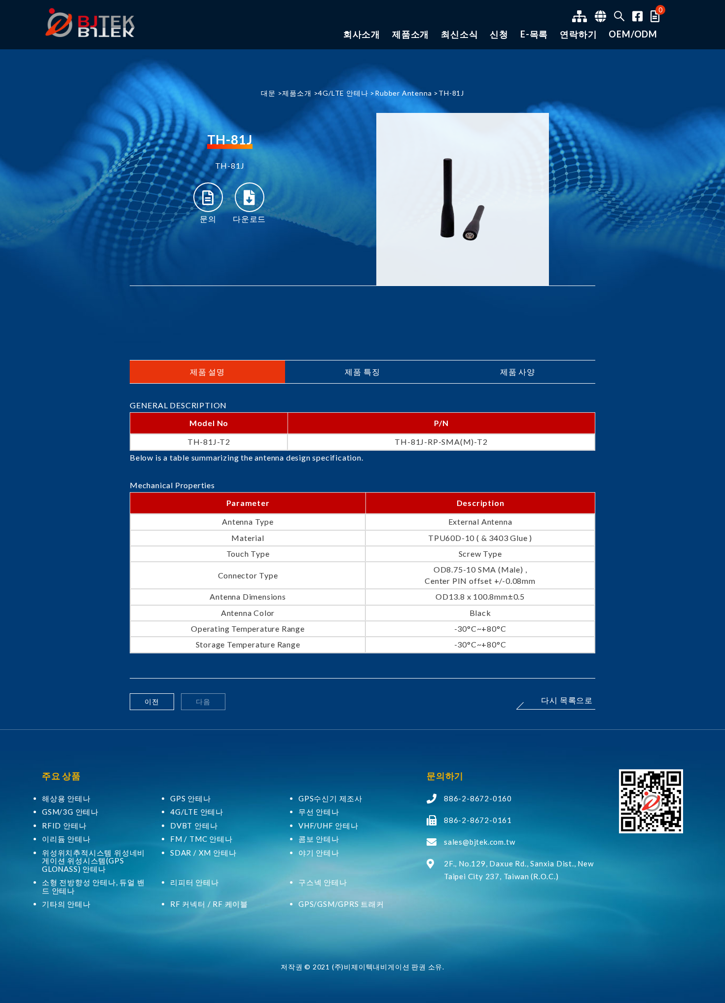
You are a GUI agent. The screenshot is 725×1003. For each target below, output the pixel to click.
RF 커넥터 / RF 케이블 (209, 904)
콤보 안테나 (318, 839)
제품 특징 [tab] (362, 371)
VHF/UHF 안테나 (328, 826)
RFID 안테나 (64, 826)
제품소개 (410, 34)
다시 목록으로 (567, 700)
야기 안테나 (318, 853)
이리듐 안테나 (66, 839)
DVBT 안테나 (194, 826)
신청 (499, 34)
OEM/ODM (633, 34)
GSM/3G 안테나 (70, 812)
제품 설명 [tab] (207, 371)
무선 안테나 (318, 812)
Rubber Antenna (403, 93)
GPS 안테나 (190, 798)
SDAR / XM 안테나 (203, 853)
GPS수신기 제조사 (330, 798)
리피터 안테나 (194, 882)
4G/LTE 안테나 (343, 93)
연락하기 (578, 34)
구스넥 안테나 (322, 882)
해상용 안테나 (66, 798)
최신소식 (459, 34)
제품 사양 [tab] (517, 371)
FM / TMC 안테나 (201, 839)
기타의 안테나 (66, 904)
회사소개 (361, 34)
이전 (152, 701)
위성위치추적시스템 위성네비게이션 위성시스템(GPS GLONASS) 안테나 (93, 861)
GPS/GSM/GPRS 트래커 (341, 904)
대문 (268, 93)
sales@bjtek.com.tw (479, 841)
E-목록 (534, 34)
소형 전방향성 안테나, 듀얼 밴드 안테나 (93, 886)
